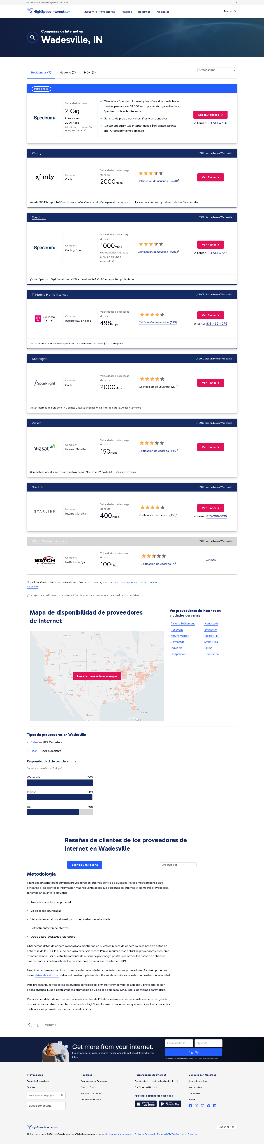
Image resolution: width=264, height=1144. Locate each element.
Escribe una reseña (85, 864)
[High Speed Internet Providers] (48, 11)
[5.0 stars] (160, 173)
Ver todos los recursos (91, 1099)
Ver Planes (207, 177)
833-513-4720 (217, 253)
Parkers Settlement (183, 623)
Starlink (37, 487)
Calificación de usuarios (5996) (158, 251)
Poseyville (177, 629)
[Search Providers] (61, 1095)
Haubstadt (211, 623)
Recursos (144, 11)
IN (38, 1024)
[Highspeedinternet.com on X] (196, 1106)
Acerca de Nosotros (198, 1081)
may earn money (38, 2)
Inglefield (176, 648)
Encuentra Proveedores (99, 11)
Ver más (210, 560)
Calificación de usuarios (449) (157, 451)
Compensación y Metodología (119, 1134)
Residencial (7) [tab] (41, 72)
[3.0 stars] (150, 173)
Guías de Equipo (88, 1087)
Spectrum (39, 217)
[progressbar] (60, 782)
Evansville (210, 629)
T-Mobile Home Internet (50, 295)
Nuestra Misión (196, 1087)
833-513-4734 (217, 123)
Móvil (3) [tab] (90, 72)
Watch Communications (49, 541)
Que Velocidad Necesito (146, 1087)
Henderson (211, 654)
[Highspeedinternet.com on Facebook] (190, 1106)
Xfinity (36, 153)
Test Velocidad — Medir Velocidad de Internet (156, 1081)
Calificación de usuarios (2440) (158, 181)
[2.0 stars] (145, 173)
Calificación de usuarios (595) (158, 322)
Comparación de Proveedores (94, 1081)
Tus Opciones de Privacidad (185, 1134)
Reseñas (126, 11)
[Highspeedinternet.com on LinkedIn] (215, 1106)
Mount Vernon (180, 635)
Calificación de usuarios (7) (157, 564)
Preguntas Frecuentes (91, 1093)
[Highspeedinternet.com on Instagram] (202, 1106)
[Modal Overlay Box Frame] (132, 1049)
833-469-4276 (216, 324)
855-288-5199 (216, 516)
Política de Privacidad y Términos (150, 1134)
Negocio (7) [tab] (68, 72)
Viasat (36, 423)
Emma (208, 648)
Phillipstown (178, 654)
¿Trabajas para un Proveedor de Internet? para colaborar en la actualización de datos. (83, 595)
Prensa (192, 1099)
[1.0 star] (140, 173)
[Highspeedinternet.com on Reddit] (208, 1106)
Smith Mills (211, 642)
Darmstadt (177, 642)
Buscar (228, 11)
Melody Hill (211, 635)
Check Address (206, 114)
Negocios (163, 11)
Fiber (34, 751)
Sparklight (39, 359)
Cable (34, 742)
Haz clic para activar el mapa (97, 676)
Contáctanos (194, 1093)
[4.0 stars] (155, 173)
